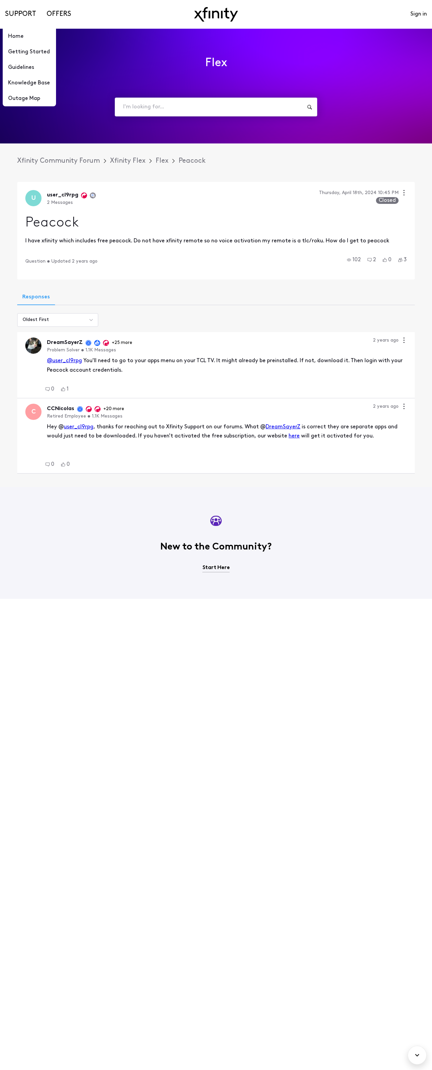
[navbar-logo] (216, 14)
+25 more (122, 343)
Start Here (216, 567)
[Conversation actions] (404, 193)
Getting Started (29, 52)
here (294, 436)
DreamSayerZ (283, 427)
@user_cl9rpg (64, 361)
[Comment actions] (404, 341)
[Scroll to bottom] (417, 1055)
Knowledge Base (29, 83)
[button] (354, 260)
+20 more (113, 409)
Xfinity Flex (127, 161)
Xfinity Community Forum (58, 161)
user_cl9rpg (78, 427)
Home (16, 36)
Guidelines (21, 67)
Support (20, 14)
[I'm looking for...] (309, 107)
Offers (59, 14)
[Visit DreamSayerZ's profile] (33, 346)
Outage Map (24, 98)
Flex (162, 161)
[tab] (36, 297)
